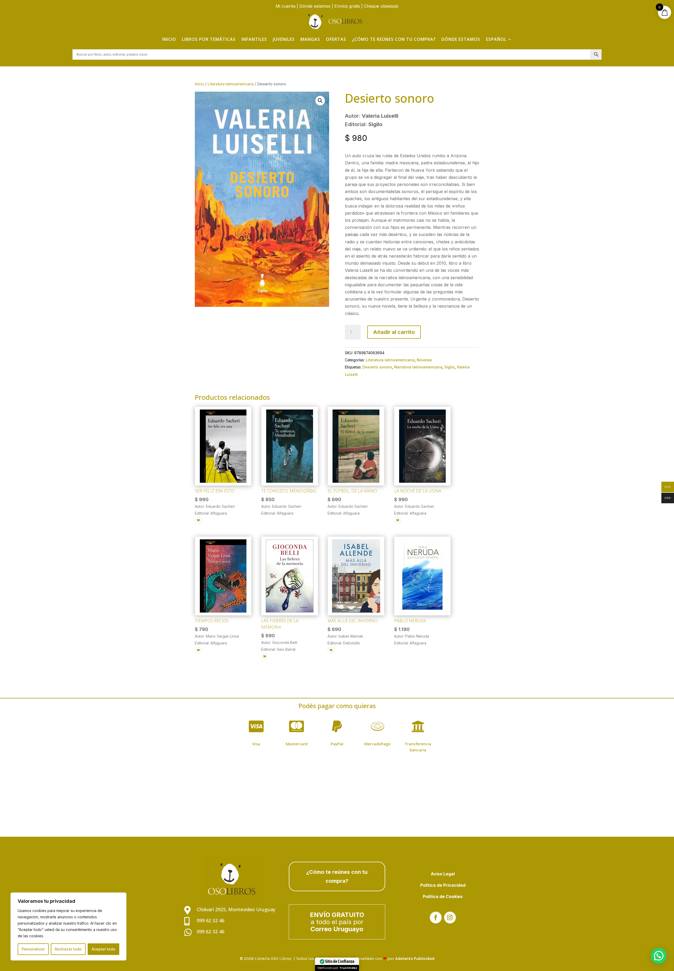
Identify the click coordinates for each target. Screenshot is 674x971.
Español (496, 39)
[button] (320, 100)
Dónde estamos (314, 6)
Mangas (310, 39)
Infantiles (254, 39)
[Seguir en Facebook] (436, 917)
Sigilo (449, 367)
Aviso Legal (443, 873)
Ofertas (336, 39)
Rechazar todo (68, 949)
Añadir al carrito (394, 332)
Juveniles (284, 39)
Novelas (424, 360)
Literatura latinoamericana (230, 84)
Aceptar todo (103, 949)
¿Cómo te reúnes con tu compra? (394, 39)
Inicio (169, 39)
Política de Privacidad (442, 885)
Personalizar (33, 949)
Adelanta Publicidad (414, 958)
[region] (68, 926)
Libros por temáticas (209, 39)
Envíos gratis (347, 6)
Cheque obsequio (381, 6)
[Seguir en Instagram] (450, 917)
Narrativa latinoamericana (418, 367)
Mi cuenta (285, 6)
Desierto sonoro (377, 367)
